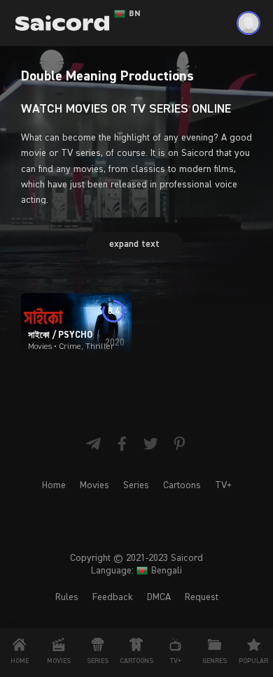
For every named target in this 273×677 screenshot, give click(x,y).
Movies (94, 485)
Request (201, 597)
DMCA (159, 597)
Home (54, 485)
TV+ (223, 485)
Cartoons (182, 485)
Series (136, 485)
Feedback (112, 597)
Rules (66, 597)
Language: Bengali (136, 571)
